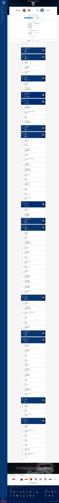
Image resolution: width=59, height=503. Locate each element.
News (2, 6)
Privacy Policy (13, 501)
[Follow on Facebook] (18, 486)
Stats (2, 14)
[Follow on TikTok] (16, 486)
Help (19, 501)
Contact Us (21, 501)
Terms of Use (10, 501)
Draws (2, 9)
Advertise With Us (25, 501)
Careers (17, 501)
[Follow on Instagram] (21, 486)
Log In (3, 499)
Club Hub (2, 18)
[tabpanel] (33, 252)
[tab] (29, 40)
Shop (1, 23)
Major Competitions (3, 12)
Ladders (2, 10)
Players (2, 15)
